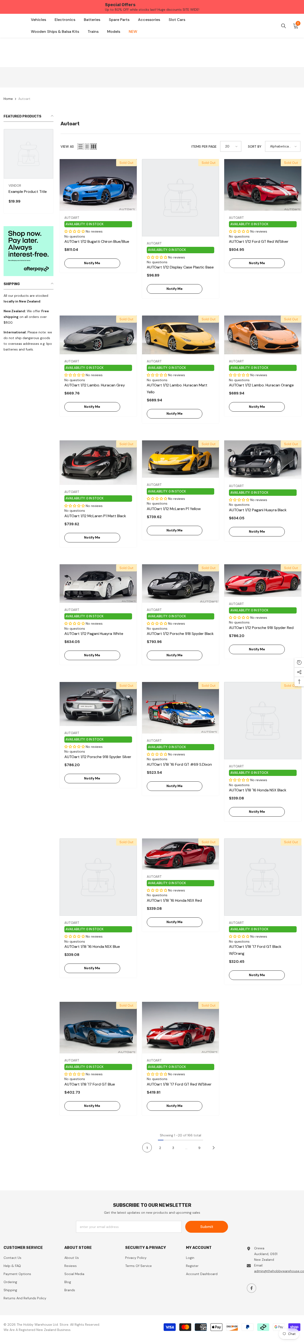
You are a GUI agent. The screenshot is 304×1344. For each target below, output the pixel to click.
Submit (206, 1226)
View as (67, 146)
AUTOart (71, 218)
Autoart (24, 99)
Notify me (92, 263)
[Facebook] (251, 1288)
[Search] (283, 26)
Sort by (254, 146)
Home (8, 99)
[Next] (213, 1147)
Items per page (204, 146)
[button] (80, 146)
